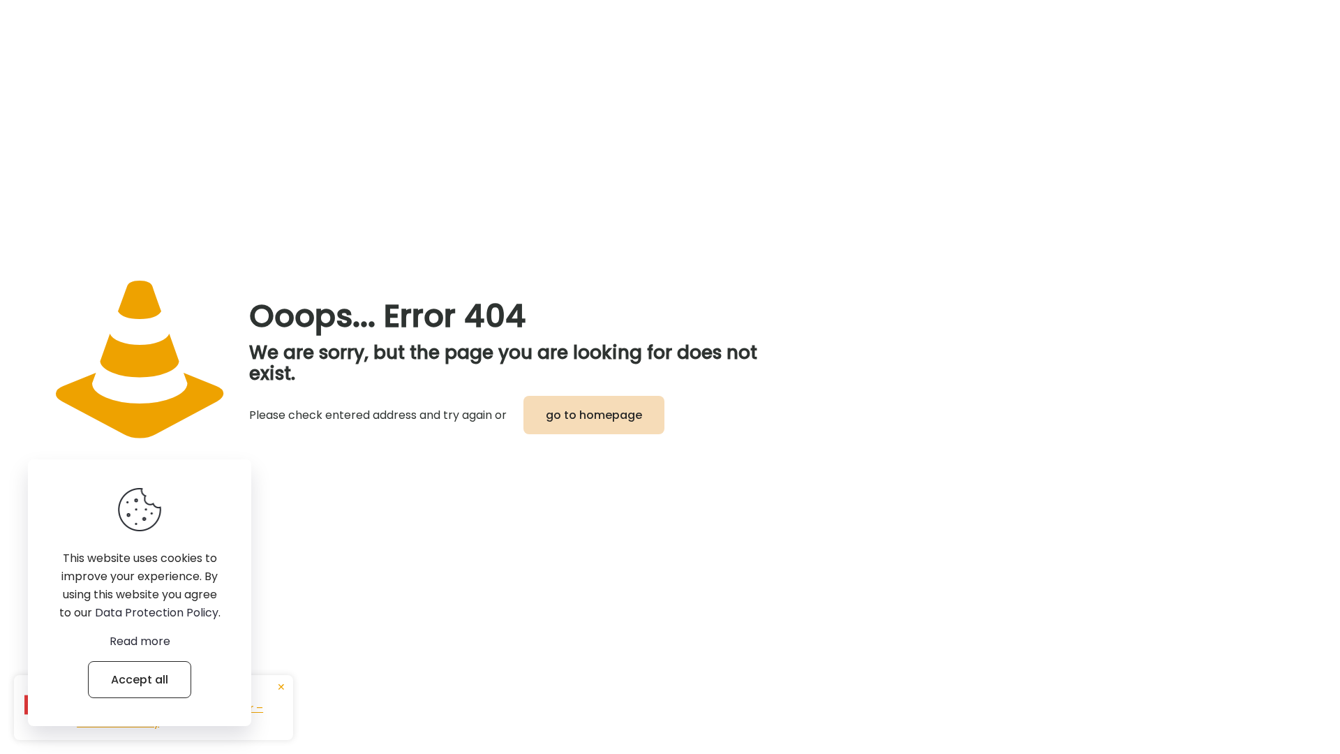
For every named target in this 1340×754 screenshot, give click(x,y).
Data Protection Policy (156, 613)
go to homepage (594, 415)
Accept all (139, 680)
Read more (140, 641)
